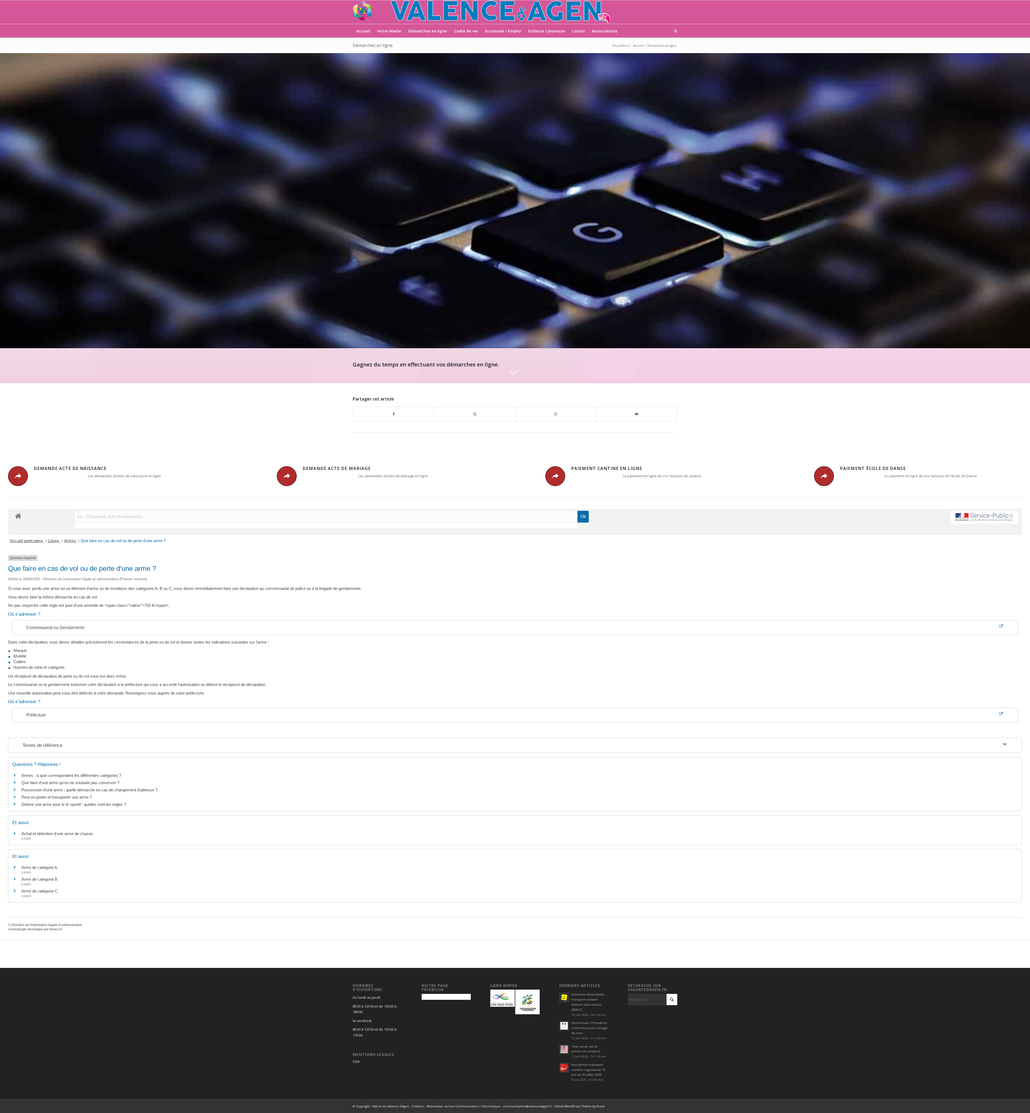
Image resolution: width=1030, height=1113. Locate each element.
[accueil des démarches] (18, 516)
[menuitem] (363, 31)
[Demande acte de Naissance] (18, 476)
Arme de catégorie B (39, 879)
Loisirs (54, 540)
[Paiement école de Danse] (824, 476)
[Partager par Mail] (636, 414)
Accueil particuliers (27, 540)
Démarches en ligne (373, 45)
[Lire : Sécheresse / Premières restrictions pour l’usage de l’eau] (564, 1026)
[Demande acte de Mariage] (287, 476)
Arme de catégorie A (39, 867)
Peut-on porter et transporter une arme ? (56, 797)
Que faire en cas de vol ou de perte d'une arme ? (123, 540)
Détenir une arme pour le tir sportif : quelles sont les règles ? (73, 804)
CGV (356, 1061)
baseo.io (55, 929)
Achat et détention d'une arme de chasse (57, 833)
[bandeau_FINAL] (482, 12)
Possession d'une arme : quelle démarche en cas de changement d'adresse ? (89, 790)
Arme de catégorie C (39, 891)
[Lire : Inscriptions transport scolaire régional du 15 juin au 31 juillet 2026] (564, 1067)
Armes (70, 540)
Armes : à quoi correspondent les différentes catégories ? (71, 775)
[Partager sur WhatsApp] (555, 414)
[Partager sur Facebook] (393, 414)
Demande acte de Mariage (337, 468)
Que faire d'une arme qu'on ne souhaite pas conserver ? (70, 782)
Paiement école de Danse (873, 468)
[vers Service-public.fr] (984, 517)
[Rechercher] (674, 31)
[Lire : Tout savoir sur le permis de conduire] (564, 1049)
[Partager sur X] (474, 414)
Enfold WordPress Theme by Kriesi (580, 1106)
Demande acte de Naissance (70, 468)
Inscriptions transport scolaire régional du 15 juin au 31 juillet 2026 (588, 1070)
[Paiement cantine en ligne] (555, 476)
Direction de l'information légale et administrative (46, 925)
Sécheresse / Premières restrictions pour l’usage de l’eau (589, 1028)
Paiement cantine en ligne (606, 468)
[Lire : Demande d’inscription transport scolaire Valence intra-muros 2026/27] (564, 997)
